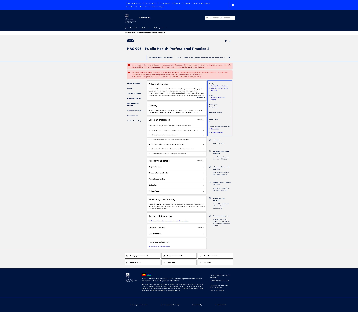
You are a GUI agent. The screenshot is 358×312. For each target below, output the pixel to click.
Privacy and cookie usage (171, 305)
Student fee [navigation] (215, 129)
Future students (165, 3)
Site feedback (221, 305)
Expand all (200, 119)
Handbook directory (134, 3)
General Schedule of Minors (135, 7)
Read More (201, 98)
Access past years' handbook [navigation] (160, 247)
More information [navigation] (217, 132)
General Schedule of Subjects (154, 7)
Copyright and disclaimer (140, 305)
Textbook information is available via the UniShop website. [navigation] (169, 221)
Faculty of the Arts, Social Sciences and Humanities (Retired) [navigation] (219, 88)
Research (177, 3)
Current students (150, 3)
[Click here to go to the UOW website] (130, 19)
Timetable (187, 3)
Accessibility (198, 305)
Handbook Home (130, 33)
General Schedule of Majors (201, 3)
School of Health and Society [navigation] (218, 99)
